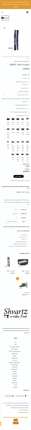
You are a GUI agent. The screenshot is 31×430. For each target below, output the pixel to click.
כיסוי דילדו (14, 360)
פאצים (14, 380)
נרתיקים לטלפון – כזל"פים (14, 351)
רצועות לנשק (21, 56)
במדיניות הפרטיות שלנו (23, 412)
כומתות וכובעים (14, 365)
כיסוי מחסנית (15, 358)
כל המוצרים (26, 61)
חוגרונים (14, 371)
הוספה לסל (18, 176)
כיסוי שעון (15, 378)
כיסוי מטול (14, 374)
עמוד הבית (27, 56)
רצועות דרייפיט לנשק (13, 56)
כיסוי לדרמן (14, 367)
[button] (2, 12)
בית (15, 342)
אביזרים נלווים (15, 369)
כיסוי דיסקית (15, 382)
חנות (15, 344)
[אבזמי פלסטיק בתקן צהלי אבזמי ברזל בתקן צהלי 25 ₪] (15, 94)
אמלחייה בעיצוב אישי (14, 347)
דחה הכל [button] (16, 423)
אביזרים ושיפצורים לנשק (14, 362)
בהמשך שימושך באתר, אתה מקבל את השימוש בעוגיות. (15, 417)
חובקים (14, 356)
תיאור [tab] (28, 188)
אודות (15, 385)
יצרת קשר (15, 387)
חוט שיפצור (14, 376)
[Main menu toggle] (27, 12)
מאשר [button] (15, 420)
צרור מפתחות (15, 353)
